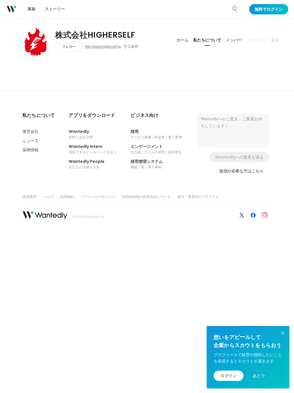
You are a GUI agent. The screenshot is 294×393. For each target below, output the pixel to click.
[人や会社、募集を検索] (235, 9)
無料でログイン (269, 9)
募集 (275, 40)
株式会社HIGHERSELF (95, 35)
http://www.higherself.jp (103, 47)
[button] (38, 115)
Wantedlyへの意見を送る (239, 157)
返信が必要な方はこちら (241, 171)
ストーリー (257, 40)
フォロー (69, 46)
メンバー (234, 40)
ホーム (183, 40)
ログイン (228, 376)
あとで (259, 376)
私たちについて (207, 40)
